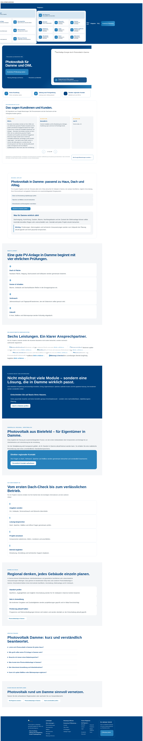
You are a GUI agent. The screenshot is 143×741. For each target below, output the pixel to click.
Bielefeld (83, 725)
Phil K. (9, 121)
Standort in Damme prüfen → (21, 208)
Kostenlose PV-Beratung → (70, 723)
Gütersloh (92, 725)
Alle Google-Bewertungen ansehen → (82, 157)
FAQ (98, 23)
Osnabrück (83, 732)
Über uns (88, 23)
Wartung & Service (50, 735)
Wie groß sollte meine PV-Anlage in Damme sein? (26, 652)
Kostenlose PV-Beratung (108, 23)
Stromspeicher (49, 727)
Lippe (82, 728)
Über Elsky (66, 727)
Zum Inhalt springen (7, 2)
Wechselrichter (49, 731)
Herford (82, 726)
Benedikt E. (44, 121)
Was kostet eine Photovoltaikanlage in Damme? (25, 662)
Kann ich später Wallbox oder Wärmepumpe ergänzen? (28, 672)
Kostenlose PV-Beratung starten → (17, 72)
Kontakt (65, 725)
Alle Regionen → (85, 723)
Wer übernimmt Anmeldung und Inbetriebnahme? (26, 667)
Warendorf (83, 734)
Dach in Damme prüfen (20, 406)
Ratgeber (93, 23)
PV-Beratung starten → (106, 733)
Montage (48, 733)
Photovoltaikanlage (50, 725)
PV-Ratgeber (67, 729)
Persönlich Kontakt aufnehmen (23, 463)
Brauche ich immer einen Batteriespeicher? (24, 657)
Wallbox (48, 729)
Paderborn (92, 726)
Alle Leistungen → (50, 723)
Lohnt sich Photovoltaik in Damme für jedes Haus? (26, 647)
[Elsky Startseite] (34, 721)
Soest (91, 732)
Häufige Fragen (67, 731)
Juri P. (75, 121)
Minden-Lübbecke (92, 729)
